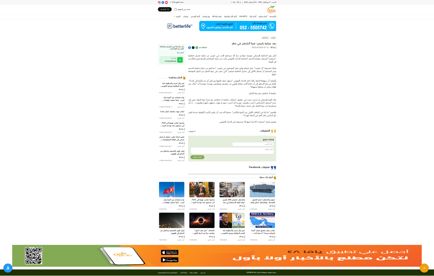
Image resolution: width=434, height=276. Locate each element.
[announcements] (217, 26)
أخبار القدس (195, 16)
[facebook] (163, 2)
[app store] (169, 252)
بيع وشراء (206, 16)
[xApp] (193, 47)
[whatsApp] (196, 47)
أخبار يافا (253, 16)
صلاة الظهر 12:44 (177, 2)
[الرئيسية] (271, 9)
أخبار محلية (263, 16)
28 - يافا (236, 2)
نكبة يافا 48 (217, 16)
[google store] (169, 259)
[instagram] (159, 2)
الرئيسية (273, 16)
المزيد (177, 16)
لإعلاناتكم (183, 272)
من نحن (202, 272)
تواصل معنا (194, 272)
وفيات (185, 16)
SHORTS (243, 16)
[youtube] (166, 2)
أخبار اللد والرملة (230, 16)
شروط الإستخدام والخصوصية (168, 272)
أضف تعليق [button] (197, 157)
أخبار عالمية (265, 38)
